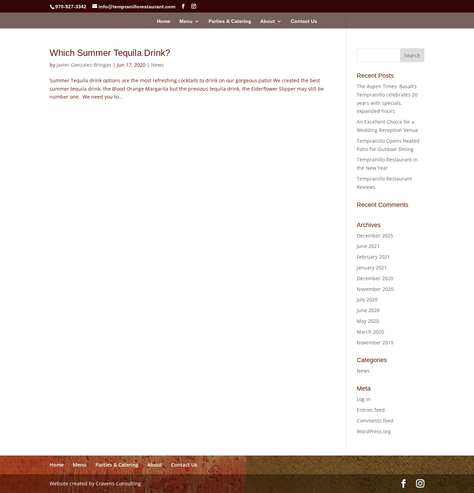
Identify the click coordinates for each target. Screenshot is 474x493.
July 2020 (367, 299)
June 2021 (368, 246)
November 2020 (375, 289)
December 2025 (375, 235)
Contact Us (304, 21)
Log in (364, 399)
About (267, 21)
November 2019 (375, 342)
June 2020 (368, 310)
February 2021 (373, 256)
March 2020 (370, 331)
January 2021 (372, 267)
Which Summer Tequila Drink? (110, 53)
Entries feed (371, 410)
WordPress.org (374, 431)
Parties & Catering (230, 21)
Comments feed (375, 420)
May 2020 (368, 321)
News (157, 64)
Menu (186, 21)
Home (163, 21)
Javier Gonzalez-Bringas (84, 64)
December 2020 (375, 278)
